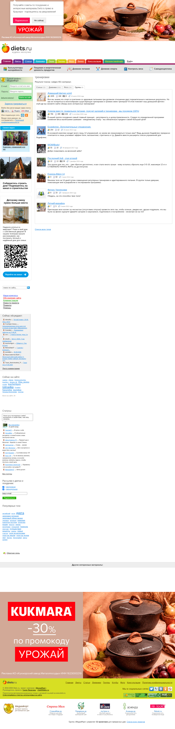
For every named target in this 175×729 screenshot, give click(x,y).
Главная (7, 61)
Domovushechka (20, 380)
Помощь (7, 308)
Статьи (28, 61)
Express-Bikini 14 (56, 174)
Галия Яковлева (29, 690)
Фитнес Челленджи (57, 190)
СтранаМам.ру (56, 711)
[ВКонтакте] (161, 689)
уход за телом (22, 535)
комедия (21, 520)
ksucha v (5, 382)
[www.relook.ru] (158, 709)
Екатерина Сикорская (12, 464)
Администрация (10, 300)
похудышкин (9, 453)
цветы (25, 538)
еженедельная (12, 489)
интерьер (13, 520)
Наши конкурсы (10, 295)
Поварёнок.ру (81, 711)
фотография (17, 538)
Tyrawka (17, 387)
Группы (61, 61)
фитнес (9, 538)
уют (4, 537)
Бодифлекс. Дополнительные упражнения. (69, 127)
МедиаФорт (41, 688)
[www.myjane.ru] (104, 709)
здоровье (5, 520)
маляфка (17, 390)
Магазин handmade (114, 61)
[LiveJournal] (156, 689)
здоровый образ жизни (12, 518)
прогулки (5, 529)
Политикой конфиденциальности (12, 121)
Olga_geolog (23, 382)
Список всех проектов (136, 722)
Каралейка (7, 390)
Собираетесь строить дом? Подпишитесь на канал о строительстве (15, 185)
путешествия (15, 529)
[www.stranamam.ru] (55, 709)
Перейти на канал (13, 274)
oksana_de (13, 382)
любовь (18, 524)
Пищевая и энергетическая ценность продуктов (47, 69)
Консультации (94, 61)
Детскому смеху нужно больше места (16, 201)
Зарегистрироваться (16, 103)
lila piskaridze (14, 425)
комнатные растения (9, 522)
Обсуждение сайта (12, 298)
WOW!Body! (53, 145)
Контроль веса (135, 69)
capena (4, 380)
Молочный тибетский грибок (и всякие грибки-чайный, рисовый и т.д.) (14, 358)
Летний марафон (56, 203)
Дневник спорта (109, 69)
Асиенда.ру (130, 711)
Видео (81, 61)
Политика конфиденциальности (157, 682)
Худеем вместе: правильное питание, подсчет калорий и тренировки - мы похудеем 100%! (93, 111)
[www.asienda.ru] (130, 709)
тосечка (20, 392)
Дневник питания (81, 69)
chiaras (10, 380)
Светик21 (8, 430)
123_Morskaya (10, 448)
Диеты (18, 61)
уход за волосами (17, 533)
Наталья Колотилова (9, 392)
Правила (7, 305)
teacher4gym (14, 384)
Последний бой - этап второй (62, 158)
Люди (51, 61)
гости (13, 513)
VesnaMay (8, 433)
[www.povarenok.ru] (81, 709)
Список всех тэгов (43, 229)
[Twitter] (151, 689)
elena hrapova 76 (11, 440)
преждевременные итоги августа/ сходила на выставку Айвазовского (14, 327)
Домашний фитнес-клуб (60, 93)
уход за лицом (8, 535)
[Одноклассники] (165, 689)
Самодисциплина (163, 69)
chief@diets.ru (43, 690)
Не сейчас (39, 20)
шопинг (5, 539)
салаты (13, 531)
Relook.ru (158, 711)
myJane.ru (105, 711)
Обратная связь (13, 553)
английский (6, 513)
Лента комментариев (11, 369)
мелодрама (6, 527)
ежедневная (11, 487)
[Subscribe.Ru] (170, 689)
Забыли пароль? (7, 98)
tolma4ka (8, 387)
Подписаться (21, 20)
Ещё (129, 61)
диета (20, 513)
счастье (5, 533)
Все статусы (7, 474)
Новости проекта (11, 303)
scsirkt (4, 384)
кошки (5, 524)
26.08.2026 (17, 352)
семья (20, 531)
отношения (15, 527)
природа (24, 527)
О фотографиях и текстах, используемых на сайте (22, 695)
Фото (71, 61)
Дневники (40, 61)
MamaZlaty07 (9, 469)
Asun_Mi (8, 455)
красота (11, 524)
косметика (21, 522)
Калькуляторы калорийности (15, 69)
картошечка (9, 445)
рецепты (6, 531)
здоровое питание (10, 516)
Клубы (115, 682)
